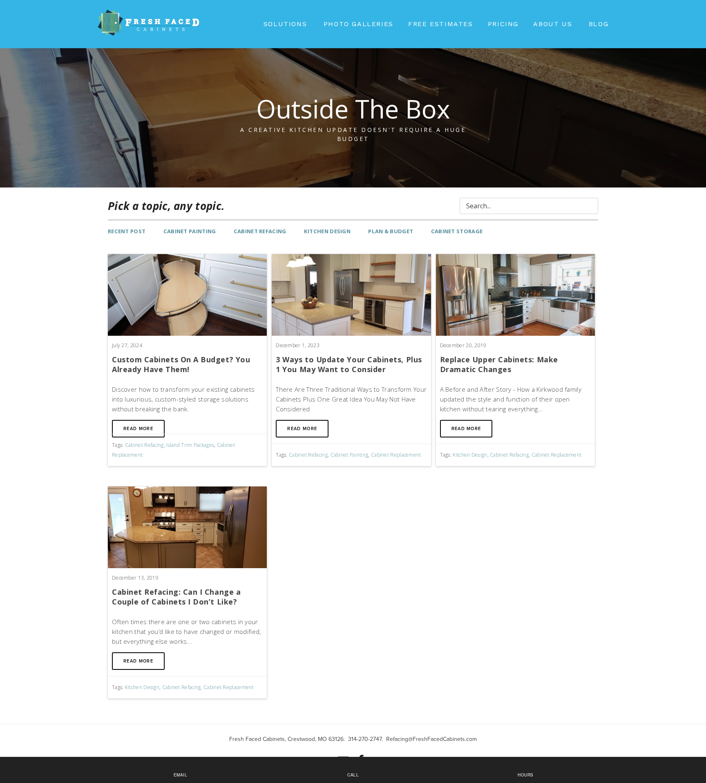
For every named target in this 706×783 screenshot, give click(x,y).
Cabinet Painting (189, 231)
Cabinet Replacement (396, 454)
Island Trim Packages (190, 445)
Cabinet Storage (457, 231)
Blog (598, 24)
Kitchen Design (327, 231)
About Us (552, 24)
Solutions (285, 24)
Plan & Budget (390, 231)
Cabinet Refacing (260, 231)
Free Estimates (440, 24)
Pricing (503, 24)
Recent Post (126, 231)
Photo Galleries (358, 24)
